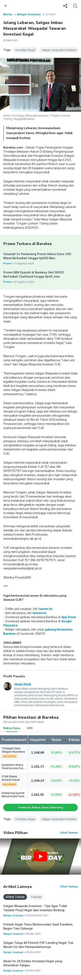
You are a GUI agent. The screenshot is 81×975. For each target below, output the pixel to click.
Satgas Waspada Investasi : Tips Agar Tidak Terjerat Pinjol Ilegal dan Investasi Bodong (35, 908)
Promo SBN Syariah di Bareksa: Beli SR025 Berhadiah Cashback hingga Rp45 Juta (33, 274)
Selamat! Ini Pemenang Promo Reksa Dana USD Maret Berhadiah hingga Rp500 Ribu (37, 256)
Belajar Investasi (28, 14)
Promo (7, 263)
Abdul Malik (22, 684)
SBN (30, 728)
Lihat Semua (69, 833)
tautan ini (45, 608)
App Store (68, 617)
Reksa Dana (11, 728)
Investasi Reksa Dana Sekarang (40, 807)
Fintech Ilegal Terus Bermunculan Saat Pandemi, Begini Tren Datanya (38, 926)
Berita (7, 14)
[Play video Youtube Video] (40, 856)
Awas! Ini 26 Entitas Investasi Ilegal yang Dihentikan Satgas (32, 963)
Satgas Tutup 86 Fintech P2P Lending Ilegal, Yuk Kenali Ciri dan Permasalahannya (38, 945)
